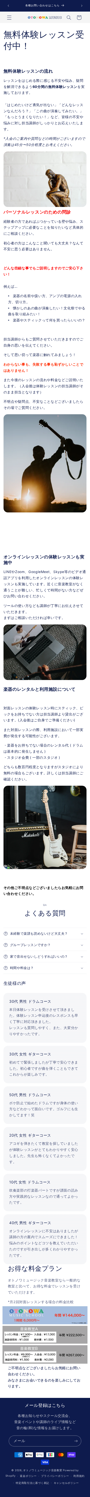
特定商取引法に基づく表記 (32, 1483)
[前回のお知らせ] (8, 6)
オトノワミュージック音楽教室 (42, 1470)
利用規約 (79, 1476)
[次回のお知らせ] (82, 6)
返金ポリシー (28, 1476)
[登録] (76, 1441)
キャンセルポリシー (66, 1483)
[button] (9, 17)
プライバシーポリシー (55, 1476)
